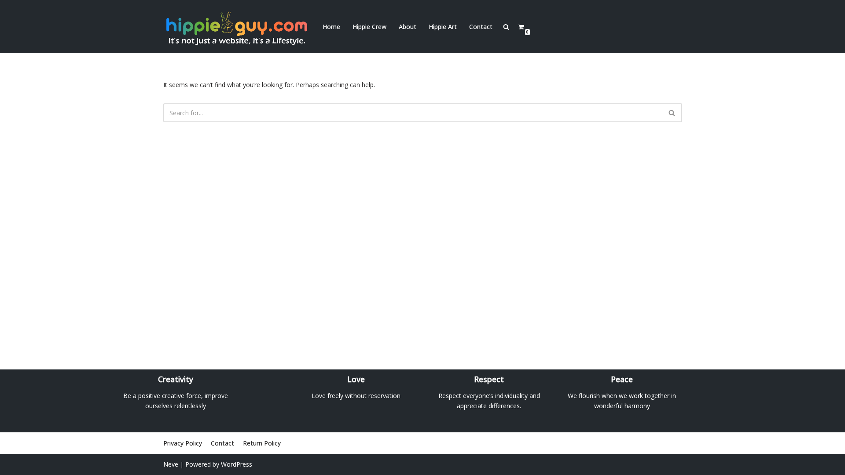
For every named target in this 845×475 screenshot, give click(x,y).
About (407, 26)
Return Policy (262, 443)
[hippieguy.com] (235, 26)
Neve (170, 464)
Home (331, 26)
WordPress (236, 464)
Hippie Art (443, 26)
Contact (480, 26)
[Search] (672, 112)
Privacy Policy (182, 443)
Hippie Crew (369, 26)
